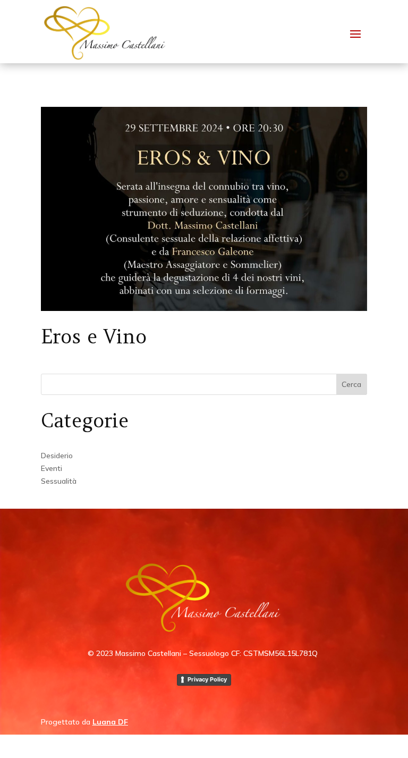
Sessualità (58, 481)
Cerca (351, 384)
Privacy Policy (207, 679)
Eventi (51, 468)
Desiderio (57, 455)
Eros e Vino (94, 336)
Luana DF (110, 722)
